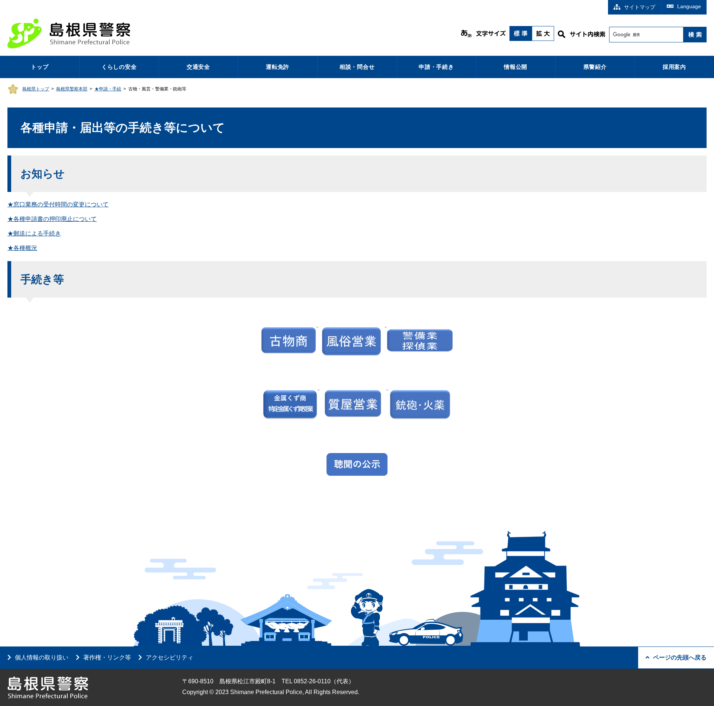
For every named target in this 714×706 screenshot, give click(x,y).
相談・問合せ (357, 67)
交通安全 (198, 67)
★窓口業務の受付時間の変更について (58, 204)
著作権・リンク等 (107, 657)
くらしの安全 (119, 67)
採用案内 (674, 67)
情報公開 (515, 67)
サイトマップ (639, 7)
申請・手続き (436, 67)
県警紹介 (595, 67)
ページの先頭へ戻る (680, 657)
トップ (39, 67)
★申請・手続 (107, 89)
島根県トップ (35, 89)
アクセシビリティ (169, 657)
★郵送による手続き (34, 233)
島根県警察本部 (71, 89)
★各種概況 (22, 248)
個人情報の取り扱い (41, 657)
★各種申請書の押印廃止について (52, 219)
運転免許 (277, 67)
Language (689, 6)
